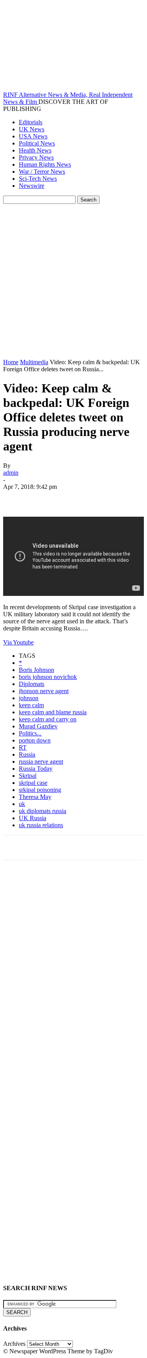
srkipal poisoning (40, 789)
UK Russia (32, 818)
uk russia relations (41, 825)
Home (10, 362)
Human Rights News (45, 164)
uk (22, 804)
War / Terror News (42, 171)
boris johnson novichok (48, 677)
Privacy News (36, 157)
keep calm (31, 705)
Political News (37, 143)
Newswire (31, 185)
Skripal (27, 775)
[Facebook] (16, 498)
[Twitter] (44, 498)
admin (10, 472)
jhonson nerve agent (44, 691)
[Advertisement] (73, 281)
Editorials (30, 122)
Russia (27, 754)
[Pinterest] (72, 498)
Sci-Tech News (38, 178)
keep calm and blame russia (53, 712)
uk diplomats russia (42, 811)
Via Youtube (18, 642)
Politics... (30, 733)
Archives (14, 1343)
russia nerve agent (41, 761)
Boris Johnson (36, 669)
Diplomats (31, 684)
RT (23, 747)
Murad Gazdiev (38, 726)
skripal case (33, 782)
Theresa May (35, 796)
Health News (35, 150)
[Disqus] (73, 975)
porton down (35, 740)
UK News (31, 129)
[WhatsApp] (101, 498)
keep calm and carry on (47, 719)
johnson (28, 698)
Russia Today (36, 768)
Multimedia (34, 362)
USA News (33, 136)
